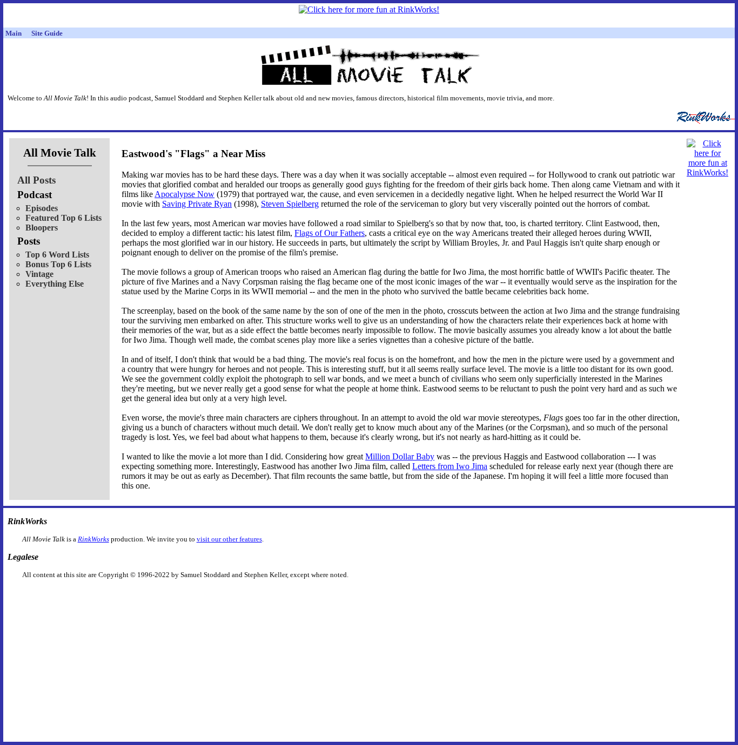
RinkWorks (93, 539)
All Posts (36, 180)
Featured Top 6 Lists (63, 217)
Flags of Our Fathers (329, 233)
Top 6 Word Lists (57, 254)
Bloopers (41, 227)
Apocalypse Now (184, 194)
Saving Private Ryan (197, 203)
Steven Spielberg (290, 203)
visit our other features (229, 539)
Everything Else (54, 283)
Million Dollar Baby (399, 456)
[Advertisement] (313, 596)
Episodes (41, 208)
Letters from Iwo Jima (449, 466)
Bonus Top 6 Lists (58, 264)
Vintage (39, 274)
